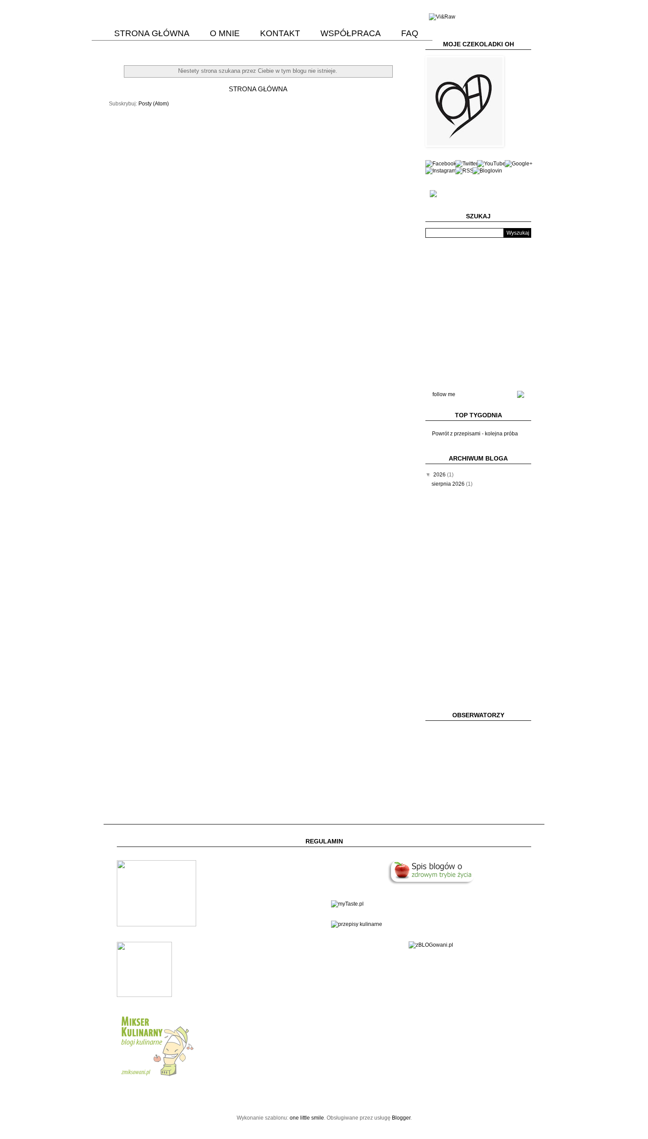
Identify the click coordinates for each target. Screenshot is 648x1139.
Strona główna (152, 33)
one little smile (307, 1118)
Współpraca (350, 33)
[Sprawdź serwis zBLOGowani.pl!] (431, 945)
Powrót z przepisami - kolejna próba (475, 434)
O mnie (225, 33)
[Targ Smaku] (156, 925)
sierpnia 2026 (449, 484)
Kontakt (280, 33)
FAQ (409, 33)
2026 (440, 475)
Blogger (401, 1118)
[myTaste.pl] (347, 904)
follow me (443, 394)
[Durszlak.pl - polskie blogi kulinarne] (356, 924)
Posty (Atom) (153, 104)
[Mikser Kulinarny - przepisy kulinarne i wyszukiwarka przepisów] (156, 1076)
